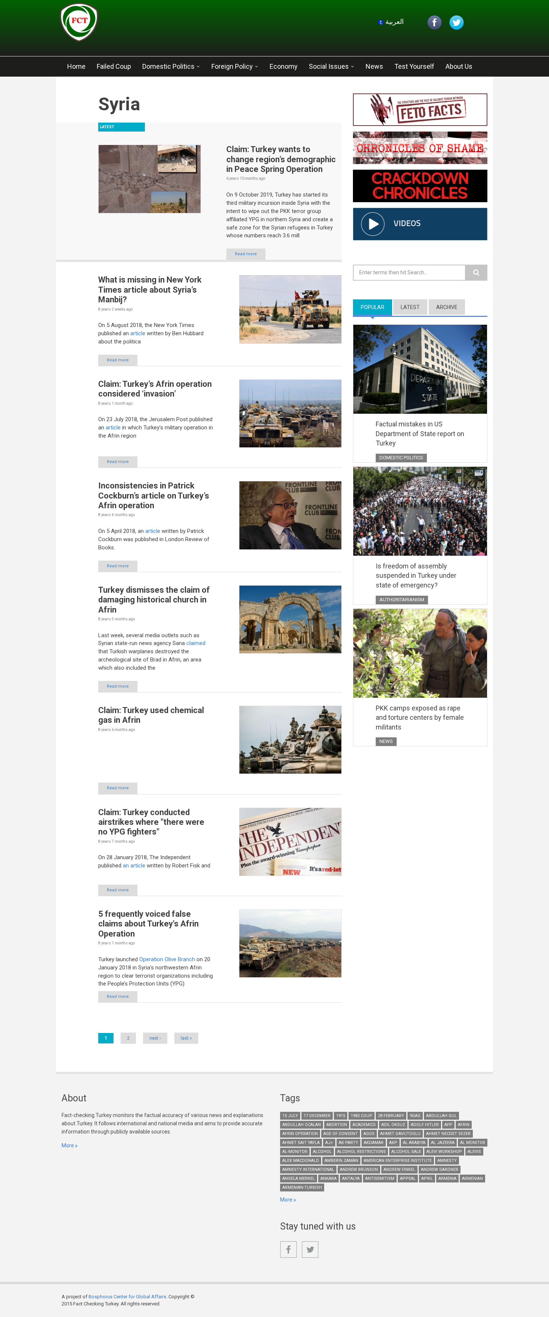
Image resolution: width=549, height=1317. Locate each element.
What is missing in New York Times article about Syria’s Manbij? (150, 289)
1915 (340, 1115)
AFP (448, 1124)
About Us (459, 66)
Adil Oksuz (393, 1124)
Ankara (328, 1178)
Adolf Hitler (425, 1124)
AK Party (348, 1142)
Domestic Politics (168, 66)
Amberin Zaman (341, 1160)
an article (134, 865)
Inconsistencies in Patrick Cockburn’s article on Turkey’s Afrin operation (153, 495)
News (374, 66)
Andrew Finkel (399, 1169)
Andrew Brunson (359, 1169)
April (427, 1178)
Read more (246, 254)
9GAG (415, 1115)
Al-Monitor (294, 1151)
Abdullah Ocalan (301, 1124)
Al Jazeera (443, 1142)
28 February (391, 1115)
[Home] (149, 24)
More (68, 1145)
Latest (410, 307)
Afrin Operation (300, 1133)
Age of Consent (340, 1133)
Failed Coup (114, 66)
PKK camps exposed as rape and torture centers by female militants (420, 717)
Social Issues (329, 66)
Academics (364, 1124)
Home (76, 66)
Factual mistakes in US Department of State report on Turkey (420, 433)
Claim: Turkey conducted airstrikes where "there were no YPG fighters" (151, 822)
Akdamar (374, 1142)
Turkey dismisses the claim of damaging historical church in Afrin (154, 599)
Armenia (447, 1178)
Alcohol (322, 1151)
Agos (369, 1133)
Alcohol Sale (406, 1151)
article (138, 333)
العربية (394, 21)
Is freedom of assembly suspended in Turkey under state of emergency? (416, 575)
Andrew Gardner (439, 1169)
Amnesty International (308, 1169)
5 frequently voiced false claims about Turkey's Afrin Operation (148, 923)
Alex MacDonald (300, 1160)
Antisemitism (379, 1178)
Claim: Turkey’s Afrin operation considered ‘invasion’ (155, 388)
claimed (195, 643)
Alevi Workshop (444, 1151)
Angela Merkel (298, 1178)
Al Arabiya (414, 1142)
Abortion (336, 1124)
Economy (284, 66)
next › (155, 1038)
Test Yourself (414, 66)
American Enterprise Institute (398, 1160)
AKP (393, 1142)
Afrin (463, 1124)
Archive (447, 307)
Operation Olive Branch (167, 959)
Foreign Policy (232, 66)
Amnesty (447, 1160)
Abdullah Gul (441, 1115)
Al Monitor (472, 1142)
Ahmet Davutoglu (400, 1133)
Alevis (474, 1151)
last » (186, 1038)
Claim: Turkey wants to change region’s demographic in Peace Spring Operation (281, 159)
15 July (290, 1115)
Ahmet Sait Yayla (301, 1142)
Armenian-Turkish (302, 1187)
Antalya (351, 1178)
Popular (376, 307)
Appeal (408, 1178)
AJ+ (329, 1142)
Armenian (472, 1178)
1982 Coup (361, 1115)
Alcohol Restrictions (361, 1151)
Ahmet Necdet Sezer (448, 1133)
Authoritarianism (401, 599)
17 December (317, 1115)
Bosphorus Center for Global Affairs (127, 1296)
